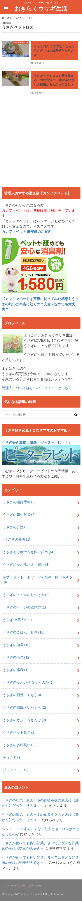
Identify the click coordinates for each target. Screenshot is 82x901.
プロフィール (15, 770)
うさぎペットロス (19, 732)
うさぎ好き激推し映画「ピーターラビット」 (37, 442)
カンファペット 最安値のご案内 (26, 231)
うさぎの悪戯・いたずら (24, 707)
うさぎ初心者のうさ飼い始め (28, 552)
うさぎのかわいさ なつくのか (28, 682)
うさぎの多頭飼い (19, 745)
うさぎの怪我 (15, 670)
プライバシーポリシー (14, 885)
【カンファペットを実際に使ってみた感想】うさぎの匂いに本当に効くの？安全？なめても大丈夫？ (40, 303)
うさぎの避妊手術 (19, 502)
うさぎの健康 (16, 645)
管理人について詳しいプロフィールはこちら (37, 388)
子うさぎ (12, 757)
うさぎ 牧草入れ (18, 620)
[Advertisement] (41, 141)
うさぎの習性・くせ (22, 695)
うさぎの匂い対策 (19, 514)
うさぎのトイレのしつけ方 (26, 594)
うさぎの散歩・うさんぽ (24, 720)
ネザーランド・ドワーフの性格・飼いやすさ (38, 579)
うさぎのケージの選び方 (24, 607)
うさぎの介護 (15, 527)
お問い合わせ (35, 885)
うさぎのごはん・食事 (23, 632)
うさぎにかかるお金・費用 (26, 564)
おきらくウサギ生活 (41, 8)
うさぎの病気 (16, 657)
